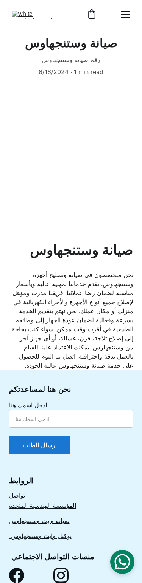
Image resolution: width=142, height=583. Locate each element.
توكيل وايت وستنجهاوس (40, 536)
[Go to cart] (92, 14)
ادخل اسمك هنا (28, 405)
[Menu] (125, 14)
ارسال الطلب (40, 445)
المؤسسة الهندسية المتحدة (42, 505)
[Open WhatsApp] (122, 562)
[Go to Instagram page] (61, 575)
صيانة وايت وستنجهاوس (39, 520)
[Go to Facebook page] (16, 575)
